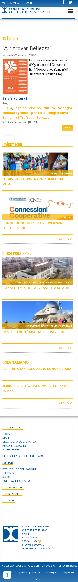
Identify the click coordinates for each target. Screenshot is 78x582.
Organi (7, 433)
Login (28, 3)
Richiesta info (11, 449)
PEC (3, 3)
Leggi (67, 127)
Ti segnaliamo (12, 493)
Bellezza (43, 117)
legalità (21, 108)
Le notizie (8, 500)
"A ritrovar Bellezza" (27, 48)
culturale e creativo (16, 480)
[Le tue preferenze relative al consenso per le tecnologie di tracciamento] (7, 575)
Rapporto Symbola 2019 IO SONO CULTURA (36, 368)
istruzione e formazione (19, 469)
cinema (35, 108)
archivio (65, 239)
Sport (68, 217)
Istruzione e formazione (55, 282)
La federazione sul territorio (22, 456)
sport (6, 477)
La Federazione (12, 427)
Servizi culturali (14, 98)
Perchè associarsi (14, 445)
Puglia (7, 108)
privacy (23, 572)
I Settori (7, 462)
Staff (6, 437)
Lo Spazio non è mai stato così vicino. (34, 332)
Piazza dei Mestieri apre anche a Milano (35, 288)
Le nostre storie (26, 282)
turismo (8, 473)
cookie (36, 572)
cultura (49, 108)
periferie (38, 112)
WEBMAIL (15, 3)
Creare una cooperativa (19, 441)
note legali (51, 572)
